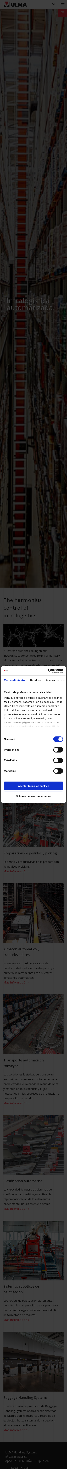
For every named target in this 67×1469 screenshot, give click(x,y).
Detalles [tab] (35, 680)
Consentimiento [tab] (14, 680)
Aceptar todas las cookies (33, 786)
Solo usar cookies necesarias (33, 796)
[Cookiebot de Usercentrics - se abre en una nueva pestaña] (48, 670)
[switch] (58, 750)
